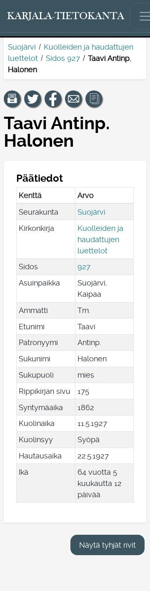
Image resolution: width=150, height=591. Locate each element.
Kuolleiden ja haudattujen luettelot (100, 239)
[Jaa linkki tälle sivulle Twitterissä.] (32, 98)
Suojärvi (22, 47)
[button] (12, 98)
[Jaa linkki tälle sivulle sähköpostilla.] (73, 98)
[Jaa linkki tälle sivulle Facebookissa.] (53, 98)
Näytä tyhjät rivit (107, 545)
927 (84, 266)
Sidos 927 (63, 58)
